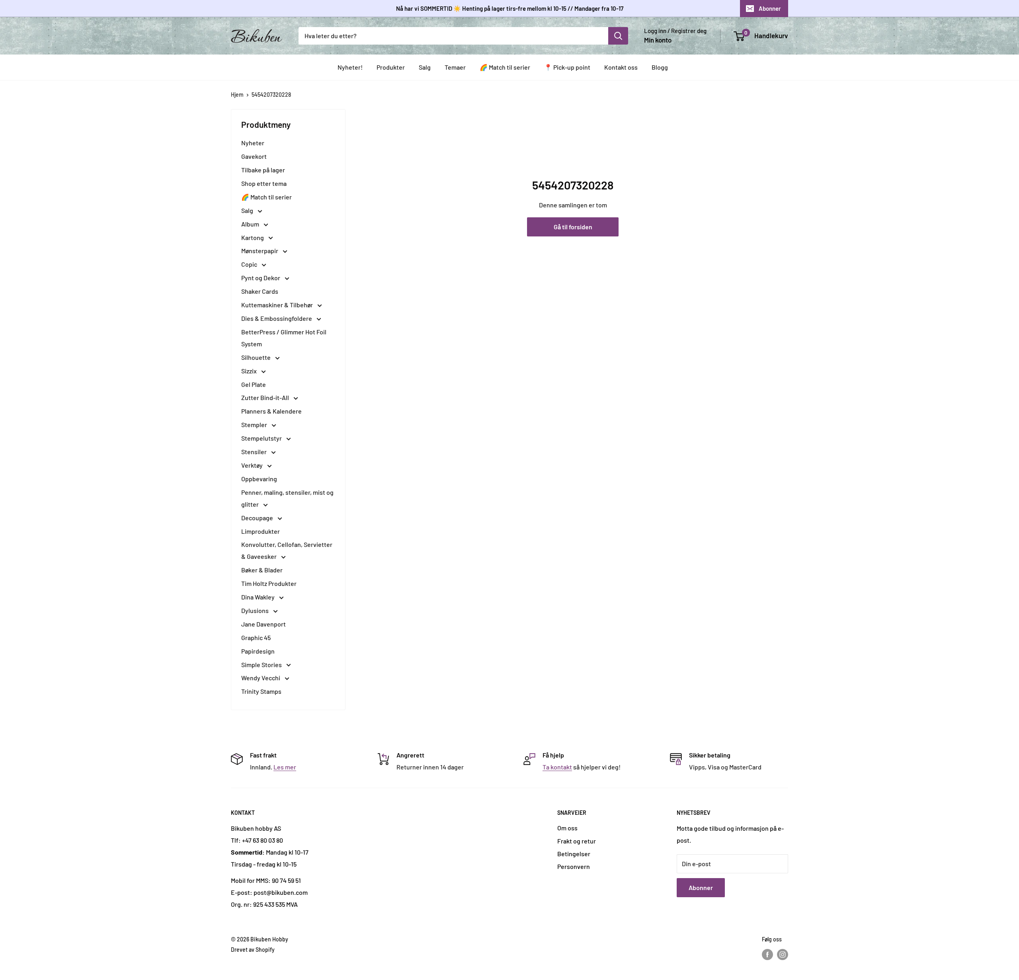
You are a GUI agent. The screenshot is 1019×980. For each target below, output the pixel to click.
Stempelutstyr (262, 438)
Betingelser (573, 853)
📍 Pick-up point (567, 67)
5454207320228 (271, 94)
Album (250, 224)
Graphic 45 (256, 637)
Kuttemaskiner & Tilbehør (277, 304)
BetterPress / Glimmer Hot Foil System (283, 337)
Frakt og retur (576, 841)
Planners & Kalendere (271, 411)
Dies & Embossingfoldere (277, 318)
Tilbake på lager (263, 170)
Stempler (254, 424)
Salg (425, 67)
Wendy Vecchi (261, 677)
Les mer (284, 767)
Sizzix (249, 371)
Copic (249, 264)
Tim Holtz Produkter (269, 583)
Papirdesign (258, 651)
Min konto (658, 40)
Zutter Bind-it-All (265, 397)
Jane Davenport (263, 624)
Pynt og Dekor (261, 277)
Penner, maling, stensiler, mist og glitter (287, 498)
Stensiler (254, 451)
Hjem (237, 94)
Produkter (391, 67)
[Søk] (618, 36)
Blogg (660, 67)
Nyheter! (350, 67)
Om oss (567, 828)
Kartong (253, 237)
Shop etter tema (264, 183)
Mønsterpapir (260, 250)
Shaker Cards (259, 291)
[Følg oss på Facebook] (767, 954)
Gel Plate (253, 384)
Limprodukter (260, 531)
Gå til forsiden (573, 226)
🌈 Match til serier (505, 67)
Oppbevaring (259, 478)
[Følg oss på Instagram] (782, 954)
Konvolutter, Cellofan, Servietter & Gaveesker (286, 550)
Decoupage (257, 517)
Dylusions (255, 610)
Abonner (770, 8)
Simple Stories (262, 664)
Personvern (573, 866)
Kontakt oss (621, 67)
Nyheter (252, 142)
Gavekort (254, 156)
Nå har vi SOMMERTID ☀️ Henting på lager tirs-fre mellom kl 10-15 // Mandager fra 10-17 (509, 8)
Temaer (455, 67)
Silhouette (256, 357)
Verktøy (252, 465)
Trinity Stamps (261, 691)
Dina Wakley (258, 597)
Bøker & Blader (262, 570)
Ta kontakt (557, 767)
